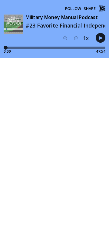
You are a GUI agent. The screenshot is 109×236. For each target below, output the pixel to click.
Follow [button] (73, 9)
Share (90, 9)
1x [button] (86, 38)
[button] (65, 38)
